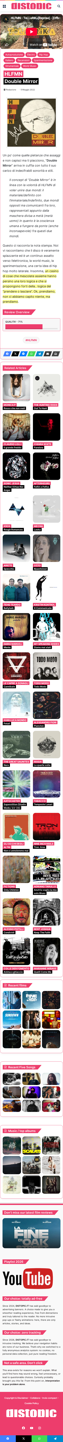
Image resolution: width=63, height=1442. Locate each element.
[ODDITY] (12, 1039)
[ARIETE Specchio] (16, 548)
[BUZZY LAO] (12, 1165)
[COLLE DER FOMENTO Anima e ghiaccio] (16, 951)
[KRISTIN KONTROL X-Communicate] (46, 587)
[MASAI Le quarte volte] (46, 744)
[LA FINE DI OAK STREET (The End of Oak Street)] (31, 1000)
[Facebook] (6, 353)
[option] (31, 1233)
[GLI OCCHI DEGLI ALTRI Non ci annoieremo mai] (16, 826)
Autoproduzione (14, 54)
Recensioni (23, 60)
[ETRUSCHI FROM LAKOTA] (12, 1185)
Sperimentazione (43, 60)
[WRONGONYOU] (12, 1092)
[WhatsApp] (30, 353)
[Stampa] (54, 353)
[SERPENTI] (31, 1185)
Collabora (35, 1398)
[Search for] (58, 7)
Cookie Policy (32, 1403)
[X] (14, 353)
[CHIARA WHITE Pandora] (46, 427)
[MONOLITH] (12, 1000)
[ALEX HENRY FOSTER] (12, 1106)
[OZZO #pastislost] (46, 548)
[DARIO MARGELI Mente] (16, 626)
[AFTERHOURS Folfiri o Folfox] (46, 466)
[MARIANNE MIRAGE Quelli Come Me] (46, 951)
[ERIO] (12, 1145)
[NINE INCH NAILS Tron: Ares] (46, 826)
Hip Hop (43, 54)
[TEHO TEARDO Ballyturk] (16, 587)
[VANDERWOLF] (51, 1106)
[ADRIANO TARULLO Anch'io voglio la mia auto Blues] (46, 869)
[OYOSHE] (31, 1079)
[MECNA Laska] (46, 509)
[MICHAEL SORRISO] (31, 1106)
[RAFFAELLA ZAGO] (51, 1092)
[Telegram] (38, 353)
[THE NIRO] (31, 1092)
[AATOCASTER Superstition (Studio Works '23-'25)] (16, 784)
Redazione (11, 89)
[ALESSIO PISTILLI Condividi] (16, 912)
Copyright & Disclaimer (16, 1398)
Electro (31, 54)
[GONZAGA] (51, 1185)
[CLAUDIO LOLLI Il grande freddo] (16, 427)
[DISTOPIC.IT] (31, 6)
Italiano (9, 60)
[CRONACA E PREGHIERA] (51, 1145)
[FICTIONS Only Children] (16, 869)
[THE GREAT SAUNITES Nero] (16, 744)
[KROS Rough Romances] (16, 509)
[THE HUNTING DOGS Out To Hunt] (46, 387)
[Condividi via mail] (46, 353)
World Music (29, 65)
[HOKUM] (51, 1000)
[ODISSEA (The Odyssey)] (51, 1039)
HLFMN (32, 340)
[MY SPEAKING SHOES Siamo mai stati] (46, 626)
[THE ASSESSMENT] (51, 1020)
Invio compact (50, 1398)
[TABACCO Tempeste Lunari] (46, 784)
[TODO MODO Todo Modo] (46, 666)
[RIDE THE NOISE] (12, 1079)
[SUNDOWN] (12, 1020)
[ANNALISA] (51, 1165)
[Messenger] (22, 353)
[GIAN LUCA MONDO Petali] (16, 704)
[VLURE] (31, 1145)
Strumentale (12, 65)
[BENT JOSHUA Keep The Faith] (46, 912)
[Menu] (4, 7)
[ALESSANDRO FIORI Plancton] (46, 705)
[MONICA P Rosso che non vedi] (16, 387)
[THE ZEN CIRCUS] (31, 1165)
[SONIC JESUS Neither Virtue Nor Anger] (16, 466)
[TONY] (31, 1039)
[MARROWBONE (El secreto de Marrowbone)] (31, 1020)
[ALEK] (51, 1079)
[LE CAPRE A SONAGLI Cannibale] (16, 666)
